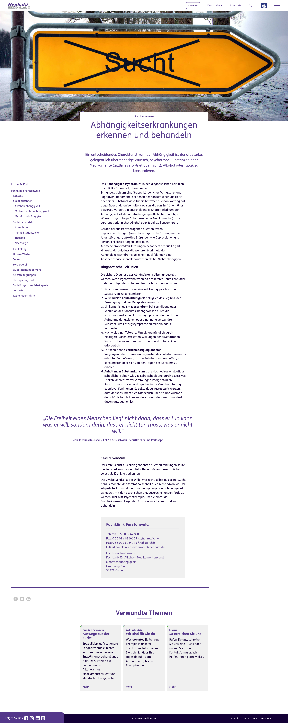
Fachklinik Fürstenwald (25, 190)
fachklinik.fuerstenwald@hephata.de (140, 547)
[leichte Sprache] (264, 6)
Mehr (86, 686)
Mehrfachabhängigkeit (29, 216)
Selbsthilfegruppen (24, 275)
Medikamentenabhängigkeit (32, 211)
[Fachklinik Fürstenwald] (81, 626)
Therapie (20, 238)
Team (16, 259)
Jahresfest (19, 290)
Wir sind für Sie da (140, 634)
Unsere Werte (21, 254)
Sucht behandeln (23, 222)
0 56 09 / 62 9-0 (128, 534)
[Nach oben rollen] (281, 716)
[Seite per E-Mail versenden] (22, 598)
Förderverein (20, 264)
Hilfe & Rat (19, 184)
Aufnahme (21, 227)
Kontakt (18, 195)
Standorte (235, 5)
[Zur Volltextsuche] (251, 6)
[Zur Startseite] (19, 5)
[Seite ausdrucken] (28, 598)
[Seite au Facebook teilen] (16, 598)
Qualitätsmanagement (27, 269)
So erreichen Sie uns (185, 634)
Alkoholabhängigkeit (27, 206)
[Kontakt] (167, 626)
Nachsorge (21, 243)
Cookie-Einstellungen (144, 718)
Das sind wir (214, 5)
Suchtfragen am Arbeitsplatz (30, 285)
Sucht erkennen (22, 201)
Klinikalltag (20, 249)
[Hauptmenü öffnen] (277, 5)
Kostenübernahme (24, 295)
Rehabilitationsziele (27, 232)
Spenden (193, 5)
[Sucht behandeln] (124, 626)
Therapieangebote (24, 280)
